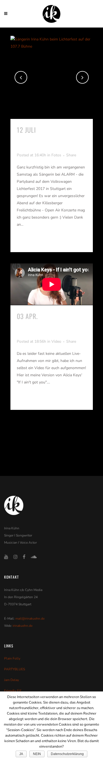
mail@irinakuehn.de (29, 618)
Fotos (56, 155)
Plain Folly (12, 658)
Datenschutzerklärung (67, 754)
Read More (29, 241)
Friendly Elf (12, 690)
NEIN (37, 754)
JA (21, 754)
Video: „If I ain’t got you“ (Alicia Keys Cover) (49, 325)
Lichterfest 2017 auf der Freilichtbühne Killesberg (52, 138)
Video (56, 341)
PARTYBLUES (14, 669)
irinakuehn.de (22, 625)
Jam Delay (11, 680)
